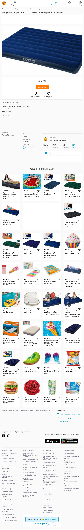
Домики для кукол (49, 453)
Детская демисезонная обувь (30, 491)
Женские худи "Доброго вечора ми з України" (30, 455)
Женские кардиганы (9, 461)
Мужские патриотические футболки (69, 462)
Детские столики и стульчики (29, 496)
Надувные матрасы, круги (30, 147)
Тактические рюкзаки (9, 483)
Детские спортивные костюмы (9, 521)
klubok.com (4, 3)
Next (81, 50)
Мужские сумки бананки (69, 484)
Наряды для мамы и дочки (30, 468)
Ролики (4, 507)
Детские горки (48, 450)
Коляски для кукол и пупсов (9, 495)
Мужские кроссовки (70, 450)
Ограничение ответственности (49, 511)
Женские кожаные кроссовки (8, 467)
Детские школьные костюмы (49, 471)
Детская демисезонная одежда (28, 479)
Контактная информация (47, 506)
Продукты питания (8, 492)
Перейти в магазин (55, 153)
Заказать (42, 87)
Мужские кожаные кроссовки (70, 468)
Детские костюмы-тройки (49, 466)
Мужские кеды (69, 453)
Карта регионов (48, 497)
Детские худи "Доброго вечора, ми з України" (30, 485)
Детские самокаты (29, 472)
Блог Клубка (47, 500)
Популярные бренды (50, 503)
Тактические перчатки (68, 472)
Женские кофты (7, 480)
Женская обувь (7, 464)
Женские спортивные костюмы (9, 454)
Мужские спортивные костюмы (71, 457)
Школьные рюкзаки (9, 517)
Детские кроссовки (8, 514)
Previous (2, 50)
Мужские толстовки (70, 481)
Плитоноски (6, 471)
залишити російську (42, 524)
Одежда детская (49, 462)
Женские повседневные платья (7, 476)
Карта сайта (47, 494)
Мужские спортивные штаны (71, 477)
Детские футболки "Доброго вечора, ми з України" (50, 476)
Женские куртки (7, 450)
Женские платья (8, 458)
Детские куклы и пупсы (8, 500)
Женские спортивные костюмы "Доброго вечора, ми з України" (30, 462)
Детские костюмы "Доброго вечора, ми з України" (50, 457)
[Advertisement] (42, 20)
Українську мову (50, 519)
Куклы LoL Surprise (29, 475)
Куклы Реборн (7, 489)
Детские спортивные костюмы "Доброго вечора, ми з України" (50, 483)
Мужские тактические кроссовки (71, 489)
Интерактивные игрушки (7, 510)
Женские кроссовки (29, 450)
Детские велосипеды (50, 489)
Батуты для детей (8, 504)
